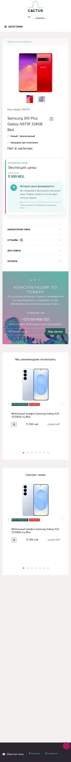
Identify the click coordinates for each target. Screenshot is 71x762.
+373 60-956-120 (35, 319)
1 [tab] (23, 453)
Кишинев (40, 18)
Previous (8, 403)
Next (62, 403)
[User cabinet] (62, 26)
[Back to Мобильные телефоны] (62, 41)
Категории (15, 26)
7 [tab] (48, 453)
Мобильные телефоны (19, 41)
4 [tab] (35, 453)
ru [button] (29, 17)
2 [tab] (27, 453)
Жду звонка (55, 331)
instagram (52, 753)
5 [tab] (39, 453)
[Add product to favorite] (60, 119)
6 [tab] (44, 453)
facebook (35, 753)
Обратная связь (15, 754)
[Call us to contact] (66, 745)
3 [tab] (31, 453)
